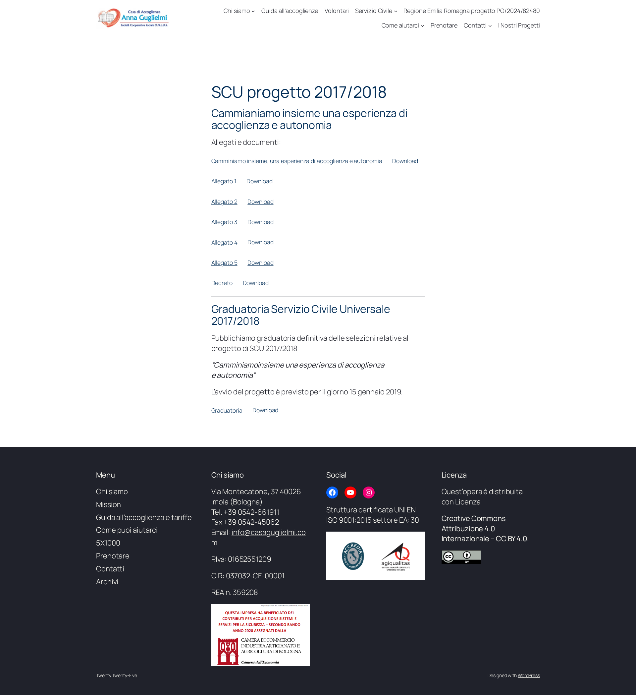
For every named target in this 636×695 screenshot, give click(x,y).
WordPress (529, 675)
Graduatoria (226, 410)
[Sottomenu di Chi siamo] (253, 11)
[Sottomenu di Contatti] (490, 26)
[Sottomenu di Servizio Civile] (396, 11)
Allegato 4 (224, 242)
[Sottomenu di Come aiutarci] (422, 26)
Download (405, 161)
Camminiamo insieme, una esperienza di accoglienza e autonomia (296, 161)
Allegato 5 (224, 262)
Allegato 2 (224, 201)
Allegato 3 (224, 222)
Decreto (222, 283)
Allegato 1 (224, 181)
